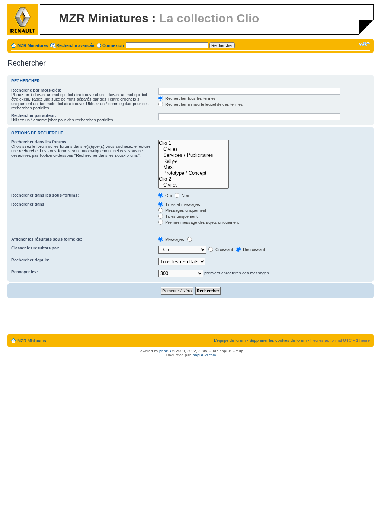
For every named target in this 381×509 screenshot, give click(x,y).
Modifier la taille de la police (364, 44)
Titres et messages (182, 204)
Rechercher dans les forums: (39, 142)
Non (184, 195)
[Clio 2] (193, 179)
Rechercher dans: (28, 204)
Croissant (223, 249)
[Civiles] (193, 149)
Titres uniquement (181, 216)
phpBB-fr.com (204, 355)
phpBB (165, 351)
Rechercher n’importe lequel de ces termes (203, 104)
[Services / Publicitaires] (193, 155)
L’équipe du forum (230, 340)
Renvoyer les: (24, 272)
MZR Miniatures (32, 45)
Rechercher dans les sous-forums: (45, 195)
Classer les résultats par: (35, 248)
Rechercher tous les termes (190, 98)
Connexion (113, 45)
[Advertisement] (190, 316)
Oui (168, 195)
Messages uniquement (185, 210)
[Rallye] (193, 161)
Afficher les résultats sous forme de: (47, 239)
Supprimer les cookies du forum (278, 340)
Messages (174, 239)
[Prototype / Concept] (193, 173)
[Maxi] (193, 167)
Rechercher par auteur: (33, 115)
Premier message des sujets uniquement (201, 222)
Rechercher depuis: (30, 260)
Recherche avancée (75, 45)
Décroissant (253, 249)
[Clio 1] (193, 143)
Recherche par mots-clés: (36, 90)
